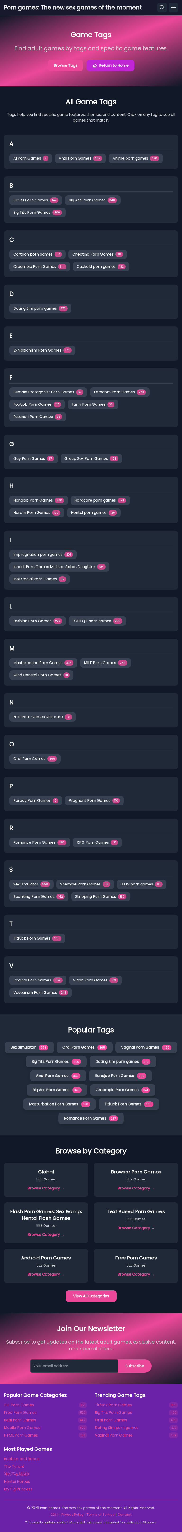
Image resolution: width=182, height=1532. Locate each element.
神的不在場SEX (16, 1474)
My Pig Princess (18, 1489)
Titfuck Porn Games (113, 1405)
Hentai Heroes (17, 1481)
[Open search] (162, 7)
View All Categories (91, 1296)
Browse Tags (65, 65)
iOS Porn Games (19, 1405)
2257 (55, 1514)
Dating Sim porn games (116, 1427)
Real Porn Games (20, 1420)
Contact (125, 1514)
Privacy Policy (72, 1514)
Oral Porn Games (111, 1420)
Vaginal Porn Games (114, 1435)
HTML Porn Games (21, 1435)
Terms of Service (100, 1514)
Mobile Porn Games (22, 1427)
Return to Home (114, 65)
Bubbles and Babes (21, 1459)
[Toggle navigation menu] (173, 7)
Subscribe (135, 1366)
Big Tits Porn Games (113, 1412)
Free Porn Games (20, 1412)
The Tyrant (14, 1466)
